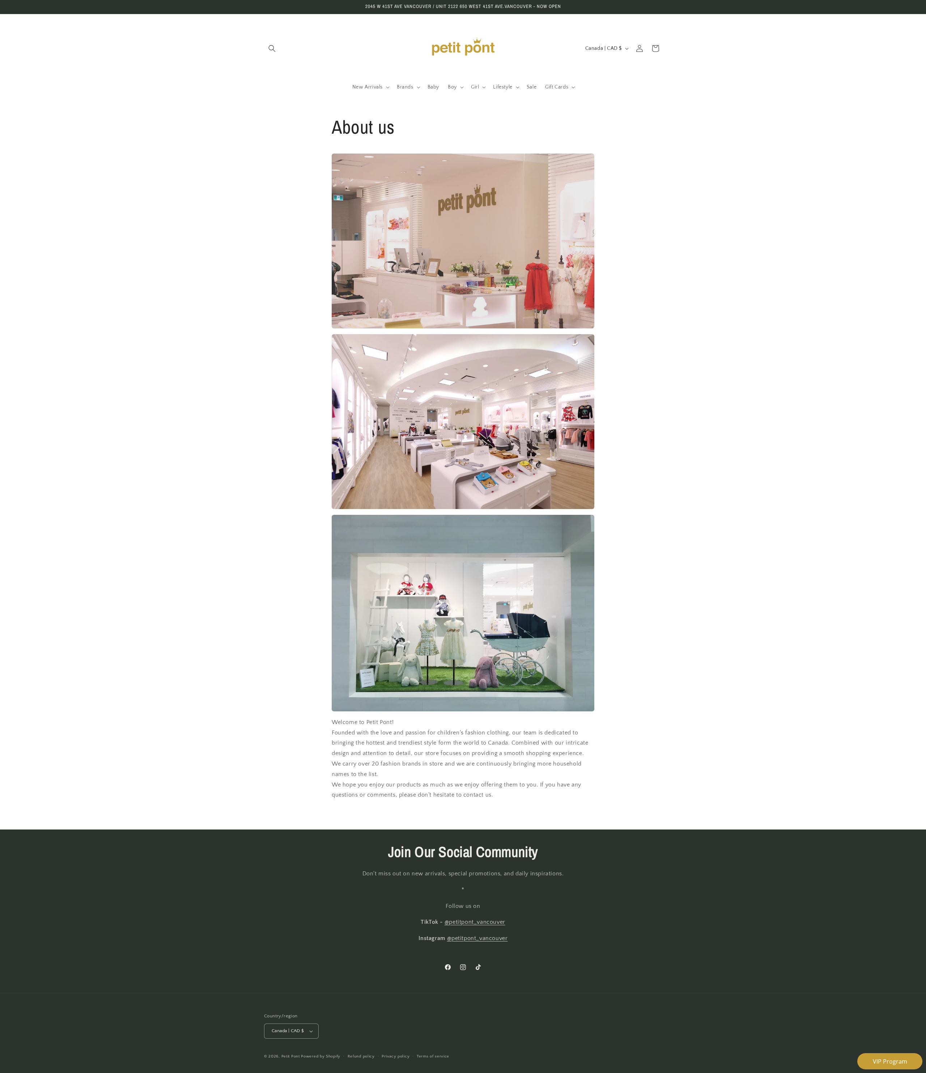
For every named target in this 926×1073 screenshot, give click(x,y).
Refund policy (361, 1056)
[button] (272, 48)
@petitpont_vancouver (475, 922)
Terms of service (433, 1056)
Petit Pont (290, 1056)
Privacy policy (395, 1056)
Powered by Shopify (320, 1056)
